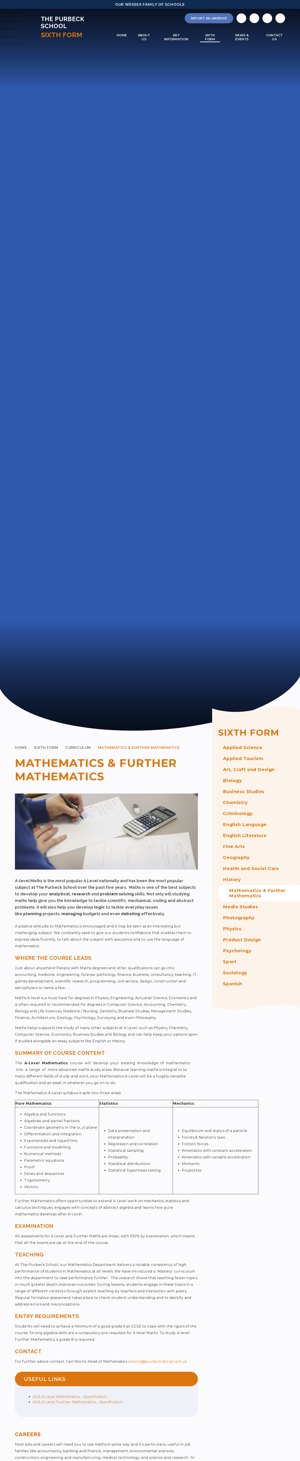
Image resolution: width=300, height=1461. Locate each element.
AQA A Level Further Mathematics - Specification (78, 1402)
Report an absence (209, 18)
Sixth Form (46, 748)
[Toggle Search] (267, 18)
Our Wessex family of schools (150, 4)
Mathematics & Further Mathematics (139, 748)
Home (21, 748)
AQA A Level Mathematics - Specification (70, 1397)
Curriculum (78, 748)
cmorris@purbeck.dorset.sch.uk (157, 1361)
